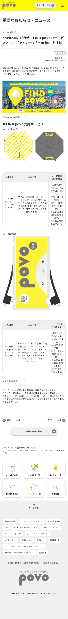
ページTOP (34, 507)
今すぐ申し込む (43, 5)
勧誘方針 (40, 540)
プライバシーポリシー (51, 527)
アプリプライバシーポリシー (31, 521)
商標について (27, 540)
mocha (11, 234)
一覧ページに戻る (34, 431)
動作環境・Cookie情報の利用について (19, 552)
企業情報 (42, 552)
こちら (24, 117)
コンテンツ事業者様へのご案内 (25, 527)
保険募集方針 (55, 540)
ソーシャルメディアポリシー (38, 534)
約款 (6, 527)
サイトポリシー (10, 540)
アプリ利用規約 (54, 521)
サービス (59, 53)
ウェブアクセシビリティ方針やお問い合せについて (24, 546)
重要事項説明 (9, 521)
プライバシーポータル (13, 534)
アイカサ (12, 129)
